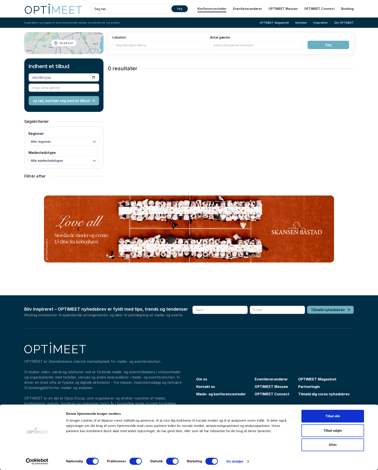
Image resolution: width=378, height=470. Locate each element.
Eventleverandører (247, 9)
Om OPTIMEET (344, 22)
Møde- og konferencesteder (221, 394)
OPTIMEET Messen (283, 9)
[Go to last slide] (78, 229)
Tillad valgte (333, 430)
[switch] (136, 461)
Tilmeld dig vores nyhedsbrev (324, 394)
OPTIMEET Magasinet (274, 22)
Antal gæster (220, 37)
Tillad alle (333, 416)
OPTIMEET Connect (319, 9)
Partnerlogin (309, 386)
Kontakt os (205, 386)
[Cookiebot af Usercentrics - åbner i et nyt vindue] (37, 461)
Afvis (333, 445)
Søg (328, 45)
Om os (201, 379)
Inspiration (320, 22)
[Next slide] (299, 229)
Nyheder (301, 22)
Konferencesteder (212, 9)
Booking (347, 9)
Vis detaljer (234, 461)
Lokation (119, 37)
